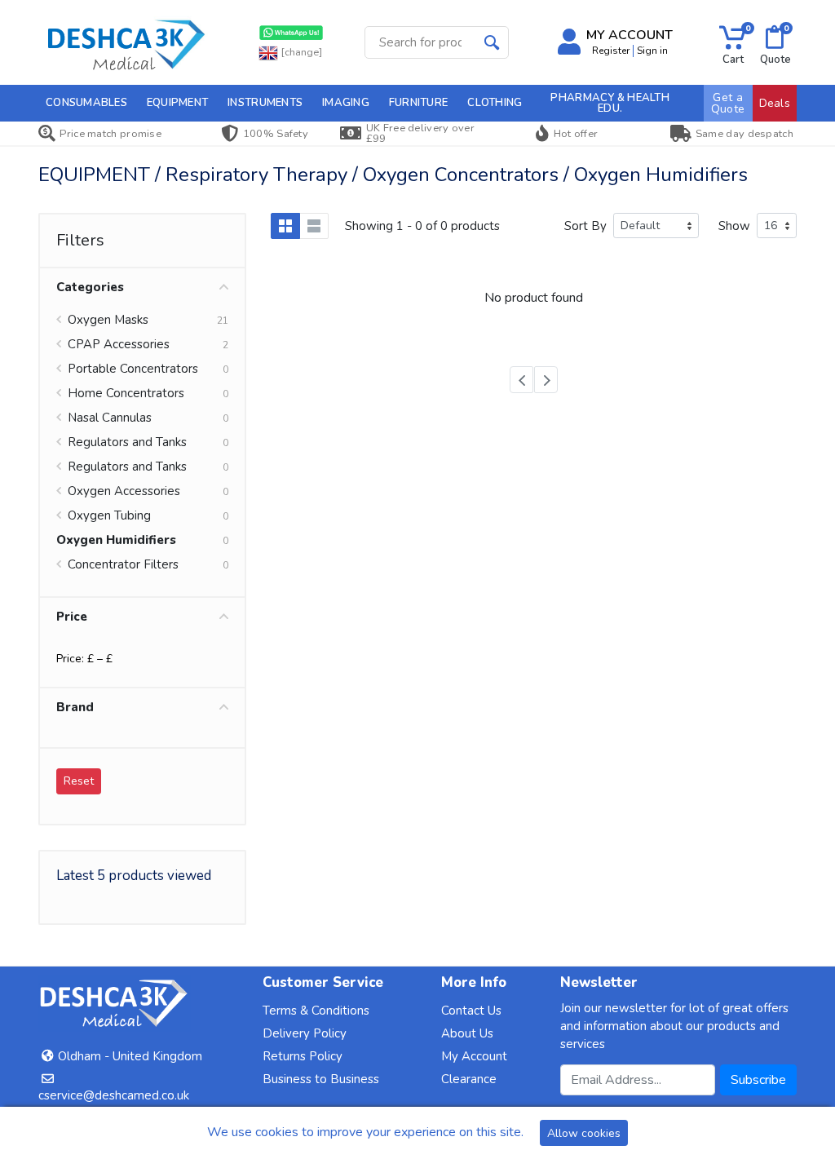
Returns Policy (302, 1056)
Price (71, 616)
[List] (314, 226)
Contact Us (471, 1010)
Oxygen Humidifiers (116, 540)
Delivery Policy (305, 1033)
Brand (75, 707)
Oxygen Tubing (109, 515)
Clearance (469, 1079)
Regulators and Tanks (127, 442)
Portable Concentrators (133, 368)
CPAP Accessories (119, 344)
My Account (474, 1056)
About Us (467, 1033)
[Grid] (285, 226)
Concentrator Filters (123, 564)
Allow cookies (584, 1133)
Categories (90, 287)
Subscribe (758, 1080)
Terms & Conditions (316, 1010)
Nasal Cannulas (110, 417)
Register (611, 50)
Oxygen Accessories (124, 491)
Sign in (652, 50)
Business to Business (321, 1079)
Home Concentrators (126, 393)
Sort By (585, 226)
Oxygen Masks (108, 319)
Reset (79, 781)
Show (734, 226)
